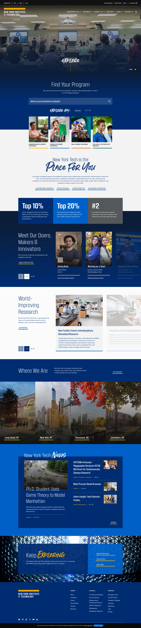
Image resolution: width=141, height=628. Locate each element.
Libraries (111, 603)
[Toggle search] (136, 12)
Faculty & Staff (117, 3)
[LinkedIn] (37, 619)
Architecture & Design (96, 595)
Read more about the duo (95, 278)
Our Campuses (117, 372)
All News (113, 522)
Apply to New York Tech (26, 262)
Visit (15, 3)
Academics (86, 12)
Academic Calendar (114, 600)
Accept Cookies (98, 625)
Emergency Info (113, 595)
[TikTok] (26, 619)
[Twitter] (30, 619)
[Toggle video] (135, 69)
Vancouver (132, 3)
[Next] (26, 276)
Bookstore (111, 606)
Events (72, 600)
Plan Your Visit (101, 559)
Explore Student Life (79, 188)
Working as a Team (96, 266)
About (119, 12)
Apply (20, 3)
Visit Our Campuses (63, 188)
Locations (73, 597)
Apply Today (100, 564)
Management (93, 608)
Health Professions (95, 605)
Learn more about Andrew (66, 278)
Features (75, 488)
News (72, 595)
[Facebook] (19, 619)
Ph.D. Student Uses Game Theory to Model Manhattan (45, 495)
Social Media (74, 603)
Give (27, 3)
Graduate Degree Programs (56, 145)
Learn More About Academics (44, 188)
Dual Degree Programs (79, 144)
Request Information (103, 554)
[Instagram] (23, 619)
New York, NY (46, 437)
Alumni (124, 3)
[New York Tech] (14, 12)
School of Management (79, 504)
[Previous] (21, 276)
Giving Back (63, 266)
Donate (110, 612)
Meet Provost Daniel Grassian (87, 483)
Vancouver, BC (82, 437)
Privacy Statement (88, 625)
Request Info (7, 3)
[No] (139, 625)
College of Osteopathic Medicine (101, 145)
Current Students (108, 3)
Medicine (110, 12)
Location (88, 110)
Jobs (109, 609)
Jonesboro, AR (117, 437)
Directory (73, 609)
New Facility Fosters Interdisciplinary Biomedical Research (75, 332)
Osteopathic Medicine (96, 611)
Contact (72, 606)
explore (70, 60)
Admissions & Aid (73, 12)
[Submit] (109, 101)
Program (78, 110)
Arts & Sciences (94, 597)
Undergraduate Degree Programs (37, 145)
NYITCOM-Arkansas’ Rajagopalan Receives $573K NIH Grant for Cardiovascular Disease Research (86, 467)
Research (128, 12)
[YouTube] (33, 619)
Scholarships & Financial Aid (96, 188)
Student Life (98, 12)
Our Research (23, 327)
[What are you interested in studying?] (70, 101)
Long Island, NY (12, 437)
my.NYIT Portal (112, 597)
